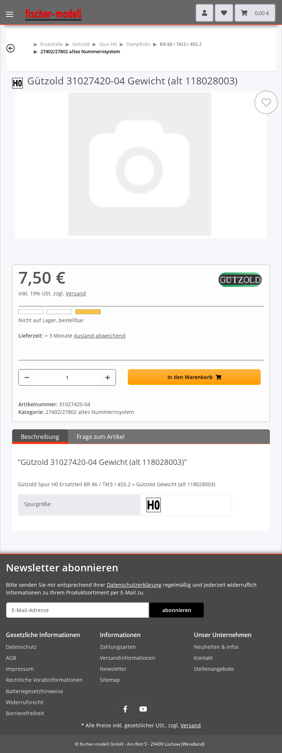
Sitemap (110, 679)
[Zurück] (10, 48)
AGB (11, 657)
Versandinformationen (127, 657)
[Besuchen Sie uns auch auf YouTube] (143, 709)
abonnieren (176, 610)
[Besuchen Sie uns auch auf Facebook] (125, 709)
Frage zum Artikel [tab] (100, 437)
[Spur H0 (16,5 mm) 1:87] (19, 82)
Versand (76, 293)
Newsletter (113, 668)
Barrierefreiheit (25, 713)
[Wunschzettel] (224, 12)
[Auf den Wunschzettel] (266, 102)
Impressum (20, 668)
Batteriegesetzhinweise (34, 691)
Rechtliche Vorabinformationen (44, 679)
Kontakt (203, 657)
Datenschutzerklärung (134, 584)
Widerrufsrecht (24, 702)
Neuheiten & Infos (216, 646)
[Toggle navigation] (9, 9)
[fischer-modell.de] (50, 14)
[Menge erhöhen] (108, 377)
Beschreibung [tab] (40, 437)
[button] (204, 12)
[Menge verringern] (27, 377)
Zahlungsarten (118, 646)
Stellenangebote (214, 668)
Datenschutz (21, 646)
